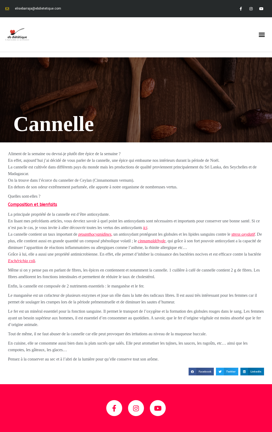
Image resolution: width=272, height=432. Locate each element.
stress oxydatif (243, 234)
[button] (262, 34)
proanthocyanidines (94, 234)
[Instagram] (251, 8)
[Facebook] (240, 8)
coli (21, 261)
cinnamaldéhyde (151, 241)
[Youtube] (261, 8)
